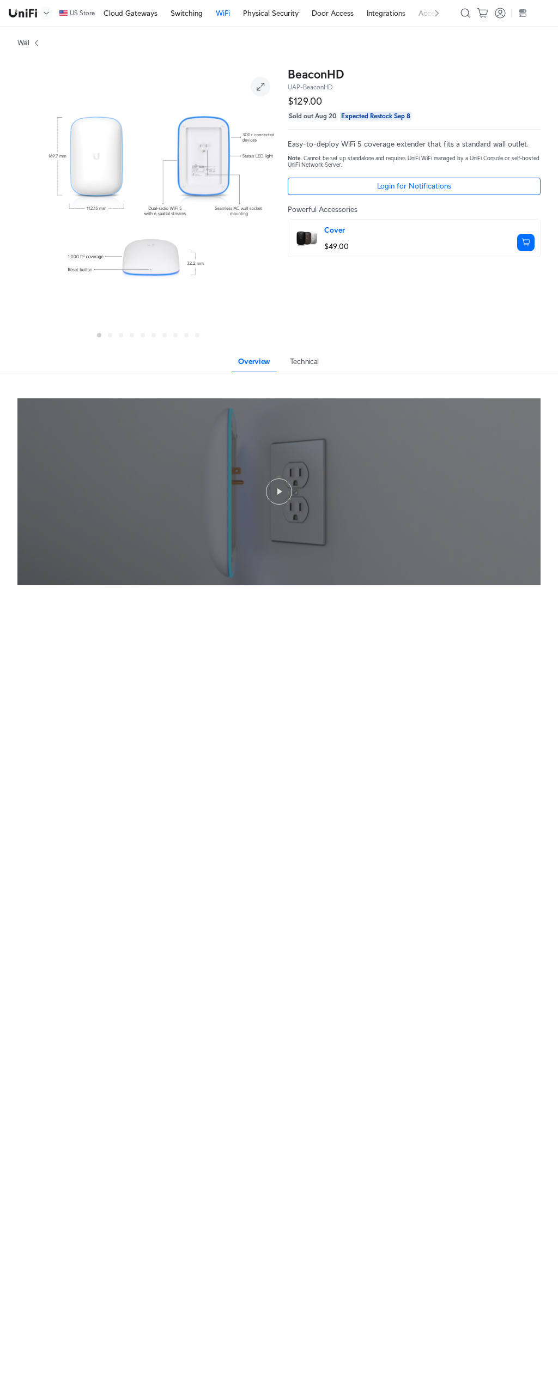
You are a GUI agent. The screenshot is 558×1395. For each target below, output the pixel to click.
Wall (23, 43)
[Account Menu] (500, 13)
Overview (254, 361)
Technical (304, 361)
